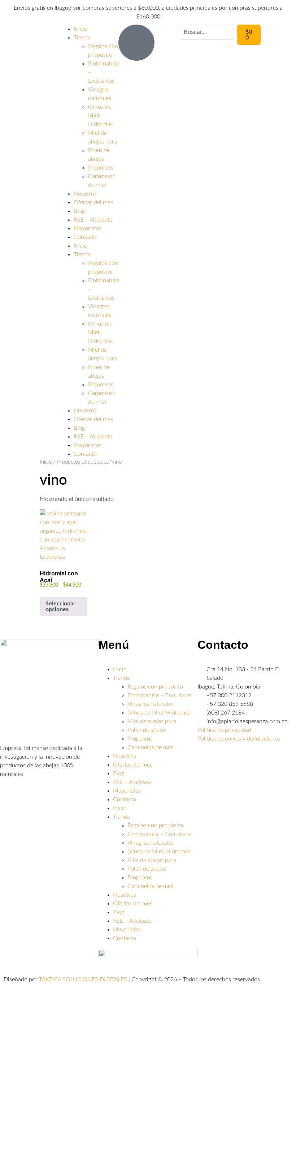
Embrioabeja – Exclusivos (159, 695)
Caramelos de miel (150, 747)
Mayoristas (87, 228)
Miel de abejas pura (152, 721)
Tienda (82, 37)
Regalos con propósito (155, 687)
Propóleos (100, 168)
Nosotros (85, 194)
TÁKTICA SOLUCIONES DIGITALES (84, 979)
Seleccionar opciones (60, 606)
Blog (79, 211)
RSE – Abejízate (93, 220)
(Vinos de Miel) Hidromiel (100, 115)
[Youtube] (245, 759)
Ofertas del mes (93, 202)
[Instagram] (226, 759)
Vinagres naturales (150, 704)
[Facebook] (206, 759)
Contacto (85, 237)
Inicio (80, 29)
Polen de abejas (146, 730)
